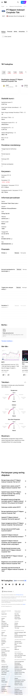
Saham (3, 618)
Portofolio (3, 649)
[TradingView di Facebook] (6, 584)
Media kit (17, 649)
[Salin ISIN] (11, 238)
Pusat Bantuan (18, 646)
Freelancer (3, 689)
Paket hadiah (18, 618)
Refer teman (4, 669)
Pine (2, 628)
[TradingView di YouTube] (9, 584)
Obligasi (3, 621)
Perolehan (3, 641)
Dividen (3, 643)
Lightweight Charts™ (19, 681)
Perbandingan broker (20, 626)
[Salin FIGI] (12, 244)
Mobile (3, 660)
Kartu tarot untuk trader (20, 655)
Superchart (4, 614)
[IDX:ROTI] (3, 359)
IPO (2, 644)
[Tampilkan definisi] (11, 102)
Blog (16, 644)
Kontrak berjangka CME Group (20, 633)
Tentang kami (18, 641)
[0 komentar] (8, 374)
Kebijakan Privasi (18, 666)
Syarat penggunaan (19, 661)
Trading (3, 678)
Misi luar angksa (18, 643)
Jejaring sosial (4, 666)
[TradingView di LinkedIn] (16, 584)
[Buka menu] (2, 2)
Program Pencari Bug (20, 672)
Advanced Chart (18, 683)
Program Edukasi (19, 694)
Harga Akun (17, 615)
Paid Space (4, 691)
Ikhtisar (16, 623)
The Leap (17, 628)
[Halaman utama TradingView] (5, 2)
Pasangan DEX (4, 626)
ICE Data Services (19, 594)
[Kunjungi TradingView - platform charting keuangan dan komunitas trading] (7, 64)
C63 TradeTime (18, 657)
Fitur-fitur (17, 614)
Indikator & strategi (5, 686)
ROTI (2, 362)
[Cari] (18, 2)
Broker (16, 624)
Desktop (3, 661)
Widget (16, 678)
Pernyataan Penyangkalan (18, 663)
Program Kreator (5, 671)
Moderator (3, 674)
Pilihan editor (4, 681)
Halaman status (18, 674)
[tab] (17, 253)
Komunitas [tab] (22, 31)
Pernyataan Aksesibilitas (20, 669)
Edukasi (3, 680)
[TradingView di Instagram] (13, 584)
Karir (16, 647)
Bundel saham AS (19, 637)
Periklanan (17, 689)
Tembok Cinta (4, 667)
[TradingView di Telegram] (20, 584)
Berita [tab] (15, 31)
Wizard (3, 688)
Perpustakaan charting (20, 680)
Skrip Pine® (4, 655)
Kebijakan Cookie (19, 667)
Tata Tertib (4, 672)
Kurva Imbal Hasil (5, 651)
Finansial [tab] (9, 31)
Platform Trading (18, 684)
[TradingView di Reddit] (2, 588)
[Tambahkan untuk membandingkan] (16, 86)
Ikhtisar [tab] (3, 31)
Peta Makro (4, 654)
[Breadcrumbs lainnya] (6, 6)
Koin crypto (4, 623)
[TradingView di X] (2, 584)
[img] (23, 16)
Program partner (18, 692)
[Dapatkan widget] (25, 382)
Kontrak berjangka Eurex (20, 635)
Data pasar (17, 617)
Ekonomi (3, 640)
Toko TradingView (19, 653)
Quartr (24, 604)
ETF (2, 620)
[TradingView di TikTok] (23, 584)
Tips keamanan (18, 670)
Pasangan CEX (4, 624)
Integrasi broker (18, 690)
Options (3, 652)
